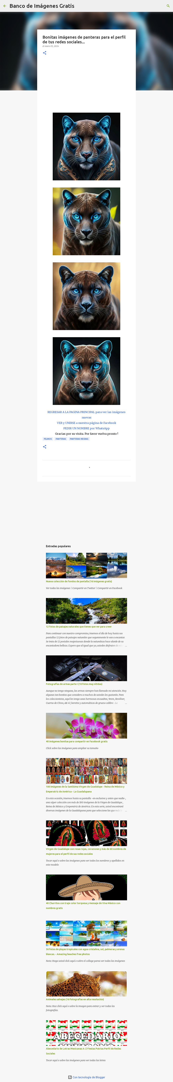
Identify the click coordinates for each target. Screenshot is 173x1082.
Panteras (61, 439)
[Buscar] (79, 6)
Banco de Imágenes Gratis (41, 6)
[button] (45, 53)
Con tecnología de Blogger (88, 1077)
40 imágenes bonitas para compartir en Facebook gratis (76, 741)
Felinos (48, 439)
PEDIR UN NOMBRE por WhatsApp (86, 428)
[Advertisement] (86, 84)
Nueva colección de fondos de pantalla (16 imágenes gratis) (79, 581)
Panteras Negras (79, 439)
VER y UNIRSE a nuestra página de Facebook (86, 423)
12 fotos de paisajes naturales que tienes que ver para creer (79, 626)
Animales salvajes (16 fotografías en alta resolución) (75, 999)
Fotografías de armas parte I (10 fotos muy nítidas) (74, 684)
